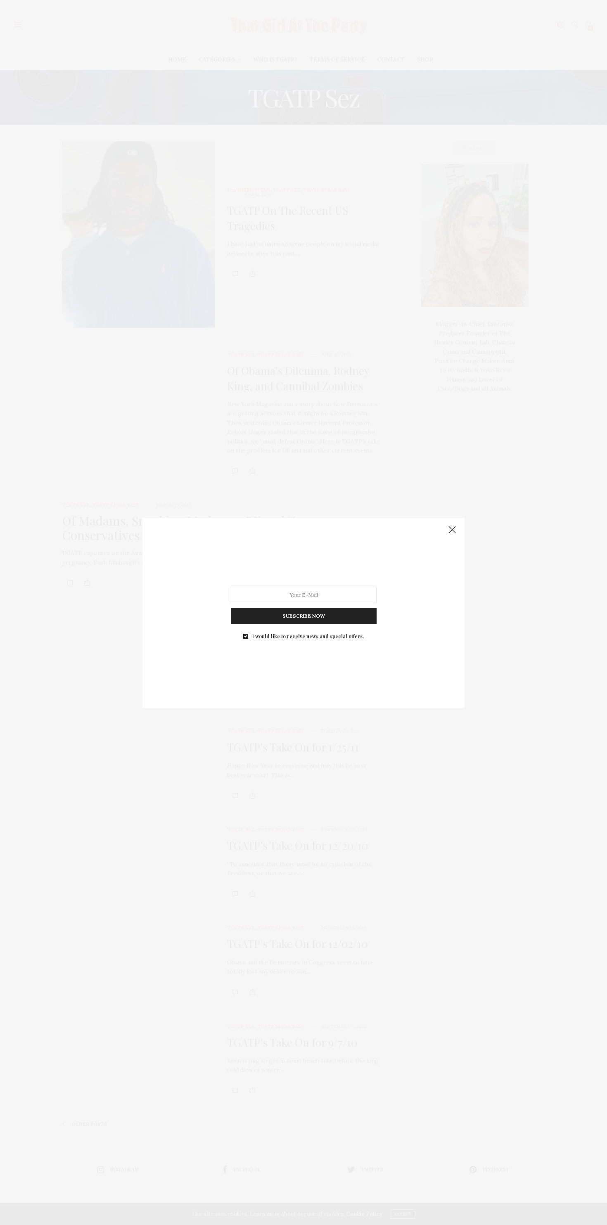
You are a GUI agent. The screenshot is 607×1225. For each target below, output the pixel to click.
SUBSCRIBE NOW (303, 615)
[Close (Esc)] (452, 530)
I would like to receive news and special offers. (308, 635)
